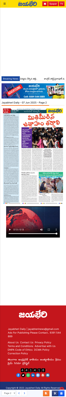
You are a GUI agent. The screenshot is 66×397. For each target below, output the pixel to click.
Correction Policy (18, 353)
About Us (13, 342)
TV (61, 3)
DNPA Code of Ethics (20, 349)
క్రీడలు (58, 359)
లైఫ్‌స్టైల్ (25, 363)
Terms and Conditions (20, 346)
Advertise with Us (45, 346)
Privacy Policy (43, 342)
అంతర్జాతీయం (47, 359)
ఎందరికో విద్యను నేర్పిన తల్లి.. (22, 78)
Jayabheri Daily (17, 328)
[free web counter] (33, 370)
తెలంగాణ (12, 359)
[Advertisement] (33, 42)
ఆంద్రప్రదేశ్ (23, 359)
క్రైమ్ (10, 363)
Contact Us (26, 342)
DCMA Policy (41, 349)
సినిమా (17, 363)
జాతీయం (34, 359)
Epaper (53, 3)
